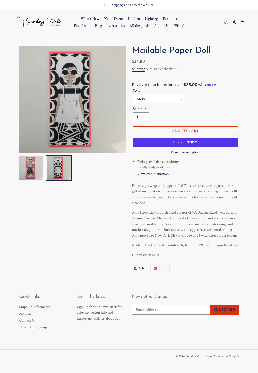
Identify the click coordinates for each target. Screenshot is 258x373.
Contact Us (27, 320)
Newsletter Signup (33, 327)
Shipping (138, 69)
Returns (25, 313)
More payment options (185, 152)
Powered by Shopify (226, 356)
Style (136, 90)
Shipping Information (35, 306)
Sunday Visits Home (199, 356)
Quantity (139, 108)
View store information (153, 174)
